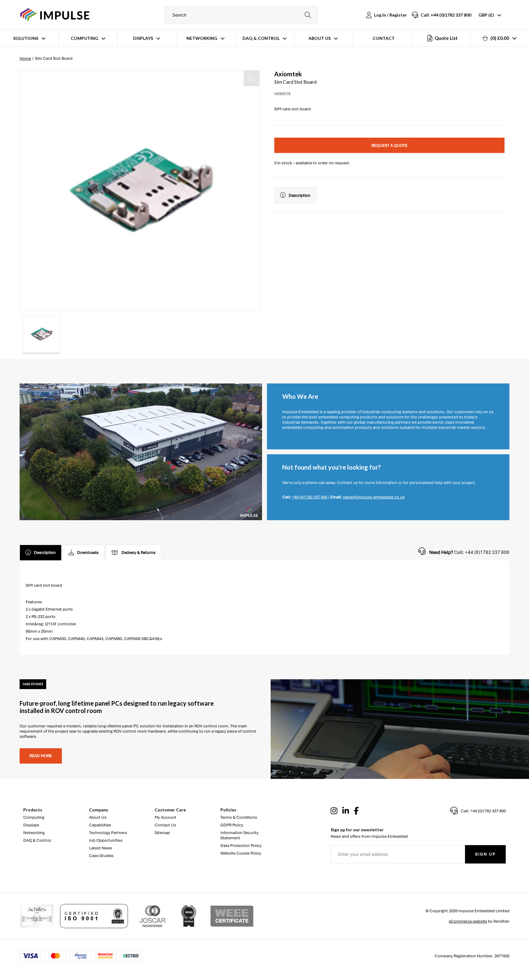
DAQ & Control (261, 38)
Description (299, 195)
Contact (384, 38)
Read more (40, 755)
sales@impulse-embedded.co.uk (374, 497)
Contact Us (165, 825)
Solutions (25, 38)
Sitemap (162, 832)
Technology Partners (108, 832)
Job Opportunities (105, 840)
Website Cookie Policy (240, 853)
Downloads (88, 552)
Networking (201, 38)
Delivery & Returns (139, 552)
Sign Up (485, 854)
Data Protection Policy (240, 845)
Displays (143, 38)
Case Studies (101, 855)
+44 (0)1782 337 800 (309, 497)
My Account (165, 817)
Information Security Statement (239, 835)
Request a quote (389, 145)
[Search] (307, 14)
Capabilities (100, 825)
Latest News (100, 848)
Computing (84, 38)
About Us (320, 38)
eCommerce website (468, 921)
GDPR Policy (231, 825)
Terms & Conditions (238, 817)
